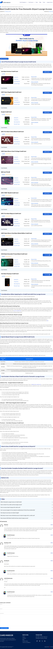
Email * (1, 608)
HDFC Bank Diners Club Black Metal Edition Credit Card (16, 233)
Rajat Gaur (51, 11)
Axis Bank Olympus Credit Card (10, 273)
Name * (1, 604)
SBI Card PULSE (5, 172)
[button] (26, 502)
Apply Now (47, 72)
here (47, 320)
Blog (40, 2)
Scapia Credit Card (6, 112)
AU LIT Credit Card (17, 310)
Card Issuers (30, 2)
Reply (52, 524)
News (37, 2)
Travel (44, 2)
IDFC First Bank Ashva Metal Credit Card (12, 131)
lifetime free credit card (36, 384)
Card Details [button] (26, 88)
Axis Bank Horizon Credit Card (9, 71)
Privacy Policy (25, 641)
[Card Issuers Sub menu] (34, 2)
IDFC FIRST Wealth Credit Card (9, 193)
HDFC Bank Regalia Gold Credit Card (11, 92)
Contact (24, 638)
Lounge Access (49, 2)
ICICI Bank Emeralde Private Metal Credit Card (14, 254)
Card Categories (23, 2)
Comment (2, 613)
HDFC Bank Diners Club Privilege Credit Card (13, 151)
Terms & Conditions (26, 642)
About (24, 636)
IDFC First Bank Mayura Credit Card (11, 213)
